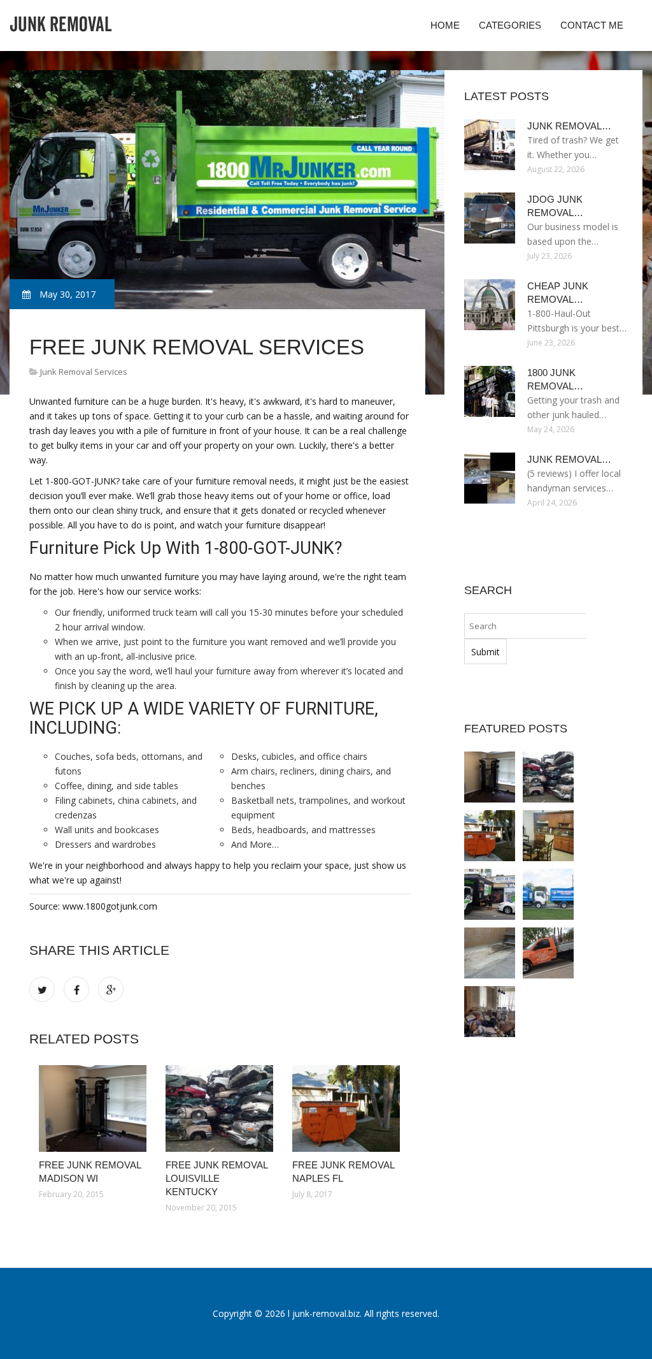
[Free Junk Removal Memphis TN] (548, 894)
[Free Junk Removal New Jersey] (548, 835)
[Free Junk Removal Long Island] (489, 894)
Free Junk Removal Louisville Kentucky (216, 1178)
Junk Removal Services (83, 371)
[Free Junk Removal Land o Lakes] (548, 952)
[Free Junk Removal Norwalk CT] (489, 1011)
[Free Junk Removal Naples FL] (346, 1108)
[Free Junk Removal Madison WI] (92, 1108)
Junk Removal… (569, 125)
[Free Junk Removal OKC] (489, 952)
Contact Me (591, 25)
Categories (510, 25)
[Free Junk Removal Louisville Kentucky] (219, 1108)
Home (445, 25)
